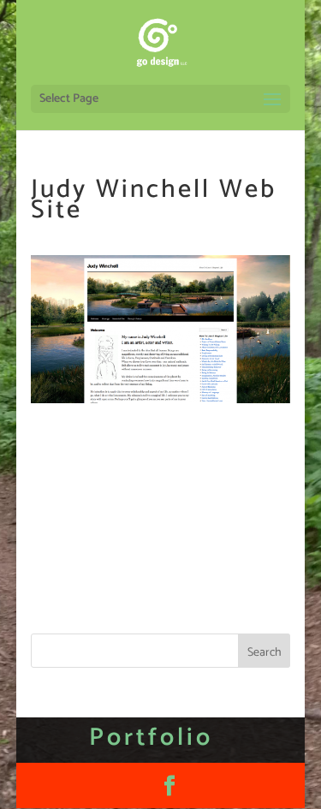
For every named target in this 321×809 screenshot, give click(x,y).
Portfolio (151, 737)
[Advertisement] (160, 563)
